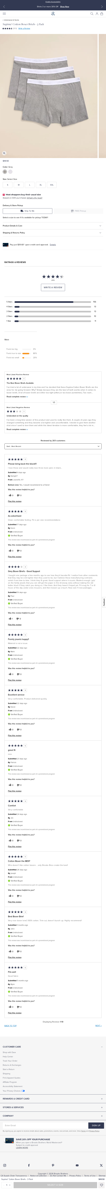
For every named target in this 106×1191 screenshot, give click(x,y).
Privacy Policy (94, 1131)
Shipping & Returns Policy (14, 232)
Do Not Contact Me (58, 1176)
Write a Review (24, 28)
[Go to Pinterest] (53, 1165)
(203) (15, 28)
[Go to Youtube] (77, 1165)
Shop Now (64, 6)
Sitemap (102, 1176)
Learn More (22, 1148)
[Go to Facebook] (28, 1165)
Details (53, 245)
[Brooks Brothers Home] (53, 14)
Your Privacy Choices (12, 1091)
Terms (83, 1131)
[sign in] (97, 13)
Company (8, 1116)
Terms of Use (90, 1176)
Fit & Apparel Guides (11, 1078)
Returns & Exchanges (12, 1065)
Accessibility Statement (12, 1086)
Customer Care (12, 1046)
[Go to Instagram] (4, 1165)
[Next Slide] (102, 6)
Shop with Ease (9, 1052)
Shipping (6, 1073)
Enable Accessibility (53, 2)
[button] (92, 14)
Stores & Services (13, 1107)
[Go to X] (101, 1165)
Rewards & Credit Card (16, 1098)
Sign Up (96, 1125)
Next (98, 1025)
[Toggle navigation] (4, 14)
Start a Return (8, 1069)
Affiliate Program (10, 1082)
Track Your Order (10, 1061)
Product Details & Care (12, 225)
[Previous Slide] (4, 6)
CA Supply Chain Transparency (14, 1176)
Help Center (8, 1056)
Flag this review (14, 501)
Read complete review (16, 396)
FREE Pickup (80, 211)
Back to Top (10, 1026)
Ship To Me (29, 211)
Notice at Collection (38, 1176)
